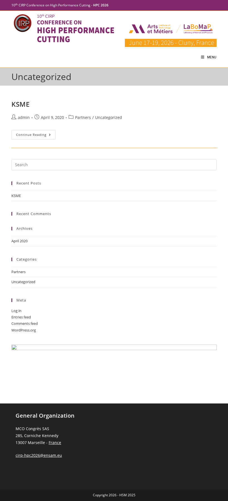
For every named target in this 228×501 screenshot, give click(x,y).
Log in (16, 310)
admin (24, 117)
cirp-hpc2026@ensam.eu (39, 455)
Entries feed (21, 317)
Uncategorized (108, 117)
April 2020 (19, 240)
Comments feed (24, 323)
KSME (20, 104)
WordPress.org (23, 330)
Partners (83, 117)
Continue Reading (36, 133)
